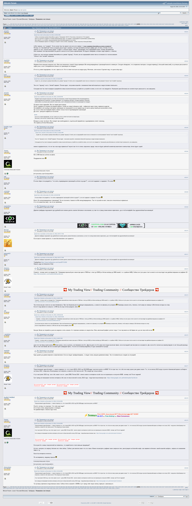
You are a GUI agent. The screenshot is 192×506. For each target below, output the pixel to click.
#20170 (186, 230)
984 (71, 24)
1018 (166, 24)
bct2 (5, 75)
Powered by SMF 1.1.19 (87, 503)
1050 (94, 25)
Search (16, 15)
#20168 (186, 192)
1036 (51, 25)
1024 (13, 25)
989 (83, 24)
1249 (126, 25)
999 (107, 24)
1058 (119, 25)
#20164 (186, 93)
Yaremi (6, 150)
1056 (113, 25)
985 (74, 24)
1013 (151, 24)
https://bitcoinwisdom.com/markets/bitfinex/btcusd (48, 274)
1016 (160, 24)
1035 (47, 25)
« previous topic (183, 22)
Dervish (6, 230)
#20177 (186, 366)
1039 (60, 25)
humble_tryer (8, 126)
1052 (100, 25)
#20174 (186, 311)
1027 (23, 25)
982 (67, 24)
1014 (154, 24)
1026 (19, 25)
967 (31, 24)
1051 (97, 25)
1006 (128, 24)
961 (16, 24)
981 (64, 24)
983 (69, 24)
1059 (122, 25)
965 (26, 24)
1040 (63, 25)
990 (86, 24)
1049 (91, 25)
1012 (147, 24)
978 (57, 24)
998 (105, 24)
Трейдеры (32, 19)
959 (11, 24)
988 (81, 24)
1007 (131, 24)
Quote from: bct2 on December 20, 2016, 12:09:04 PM (47, 34)
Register (26, 15)
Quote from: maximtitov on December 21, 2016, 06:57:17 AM (49, 233)
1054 (106, 25)
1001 (113, 24)
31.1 (22, 13)
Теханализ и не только (43, 19)
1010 (141, 24)
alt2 (5, 176)
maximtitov (7, 206)
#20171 (186, 254)
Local (13, 19)
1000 (110, 24)
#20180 (186, 468)
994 (95, 24)
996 (100, 24)
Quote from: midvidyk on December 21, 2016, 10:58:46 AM (48, 314)
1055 (109, 25)
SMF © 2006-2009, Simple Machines (102, 503)
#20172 (186, 269)
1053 (103, 25)
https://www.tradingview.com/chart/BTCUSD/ (54, 262)
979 (59, 24)
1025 (16, 25)
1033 (41, 25)
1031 (35, 25)
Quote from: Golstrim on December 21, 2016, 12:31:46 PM (48, 401)
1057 (116, 25)
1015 (157, 24)
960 (14, 24)
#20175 (186, 335)
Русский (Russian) (22, 19)
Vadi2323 (6, 60)
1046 (81, 25)
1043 (72, 25)
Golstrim (6, 268)
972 (43, 24)
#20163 (186, 75)
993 (93, 24)
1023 (10, 25)
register (24, 10)
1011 (144, 24)
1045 (78, 25)
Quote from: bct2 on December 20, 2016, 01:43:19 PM (47, 130)
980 (62, 24)
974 (47, 24)
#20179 (186, 420)
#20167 (186, 177)
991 (88, 24)
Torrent (26, 13)
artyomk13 (7, 253)
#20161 (186, 31)
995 (98, 24)
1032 (38, 25)
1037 (54, 25)
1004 (122, 24)
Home (7, 15)
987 (79, 24)
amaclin (6, 31)
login (19, 10)
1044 (75, 25)
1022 (7, 25)
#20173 (186, 295)
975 (50, 24)
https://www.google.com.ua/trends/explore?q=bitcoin (122, 378)
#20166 (186, 151)
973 (45, 24)
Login (21, 15)
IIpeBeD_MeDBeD (9, 397)
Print (186, 25)
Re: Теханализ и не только (45, 31)
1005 (125, 24)
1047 (85, 25)
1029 (29, 25)
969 (35, 24)
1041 (66, 25)
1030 (32, 25)
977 (55, 24)
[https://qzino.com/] (7, 173)
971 (40, 24)
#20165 (186, 127)
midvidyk (7, 191)
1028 (26, 25)
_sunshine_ (7, 334)
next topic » (185, 23)
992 (91, 24)
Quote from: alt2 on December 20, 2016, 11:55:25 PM (47, 195)
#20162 (186, 61)
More (31, 15)
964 (23, 24)
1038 (57, 25)
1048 (88, 25)
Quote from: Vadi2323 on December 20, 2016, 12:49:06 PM (48, 96)
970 (38, 24)
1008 (135, 24)
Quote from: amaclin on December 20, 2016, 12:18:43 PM (48, 78)
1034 (44, 25)
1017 (163, 24)
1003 (119, 24)
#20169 (186, 207)
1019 (169, 24)
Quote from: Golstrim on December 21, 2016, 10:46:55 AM (48, 298)
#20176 (186, 351)
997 (103, 24)
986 (76, 24)
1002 (116, 24)
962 (19, 24)
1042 (69, 25)
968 (33, 24)
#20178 (186, 398)
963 (21, 24)
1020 (172, 24)
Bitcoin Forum (7, 19)
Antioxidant (7, 467)
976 (52, 24)
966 (28, 24)
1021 (4, 25)
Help (12, 15)
